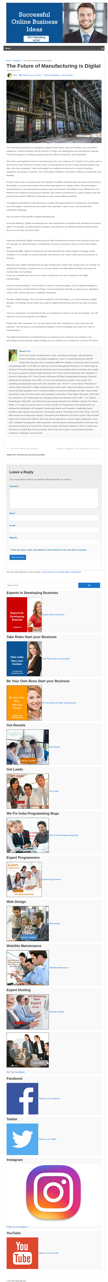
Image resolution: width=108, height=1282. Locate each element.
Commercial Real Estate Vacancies (24, 449)
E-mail (12, 525)
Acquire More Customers (53, 614)
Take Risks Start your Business (56, 658)
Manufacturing (22, 455)
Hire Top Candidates (16, 1072)
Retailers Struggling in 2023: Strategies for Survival (77, 449)
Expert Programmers (51, 879)
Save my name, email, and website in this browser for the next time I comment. (49, 550)
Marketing (17, 61)
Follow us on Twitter (48, 1139)
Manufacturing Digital (37, 455)
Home (8, 61)
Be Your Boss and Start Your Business (59, 703)
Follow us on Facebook (49, 1098)
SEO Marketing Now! (18, 1281)
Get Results (54, 747)
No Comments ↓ (68, 75)
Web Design (54, 923)
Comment (14, 486)
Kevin (28, 351)
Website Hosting (56, 1011)
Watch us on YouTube (48, 1253)
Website (13, 537)
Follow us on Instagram (17, 1227)
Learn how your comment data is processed (61, 572)
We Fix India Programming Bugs (63, 835)
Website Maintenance (59, 967)
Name (12, 513)
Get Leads (54, 791)
